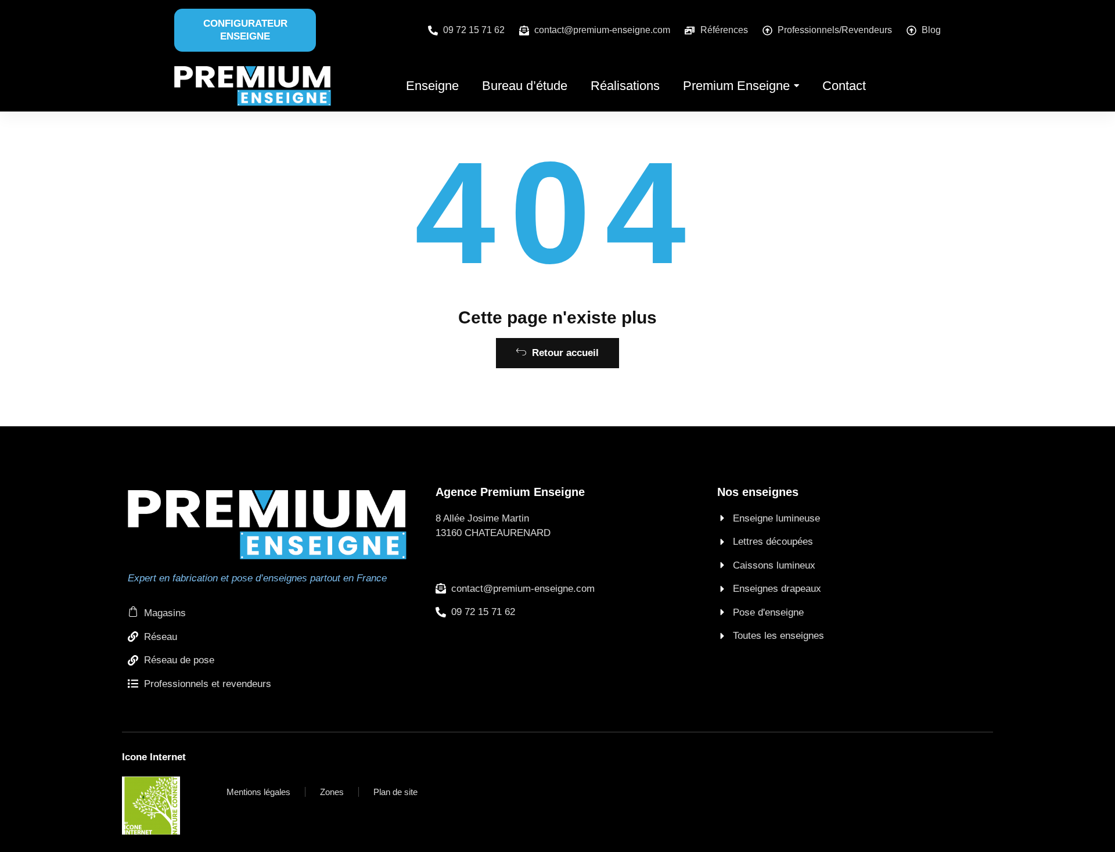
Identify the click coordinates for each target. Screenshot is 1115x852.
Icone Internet (154, 757)
